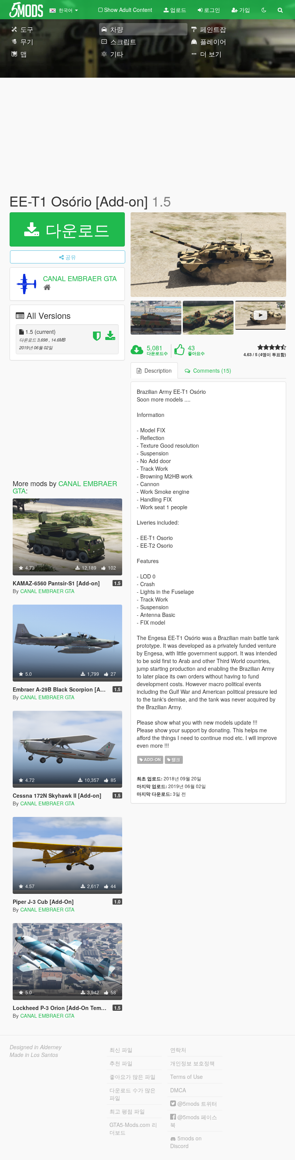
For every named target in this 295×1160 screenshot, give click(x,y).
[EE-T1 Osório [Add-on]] (208, 254)
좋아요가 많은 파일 (132, 1076)
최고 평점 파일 (127, 1111)
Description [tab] (156, 370)
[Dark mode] (264, 9)
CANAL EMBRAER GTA (80, 278)
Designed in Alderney (35, 1047)
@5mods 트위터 (196, 1103)
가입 (244, 9)
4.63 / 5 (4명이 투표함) (265, 354)
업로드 (177, 9)
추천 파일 (121, 1063)
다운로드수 (157, 353)
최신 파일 (121, 1049)
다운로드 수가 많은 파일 (132, 1094)
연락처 (178, 1049)
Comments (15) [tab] (210, 370)
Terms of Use (186, 1076)
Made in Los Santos (34, 1054)
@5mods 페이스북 (193, 1120)
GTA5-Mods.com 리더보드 (133, 1128)
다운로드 (75, 229)
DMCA (178, 1090)
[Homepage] (47, 286)
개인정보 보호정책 (192, 1063)
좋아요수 (196, 353)
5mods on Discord (186, 1142)
